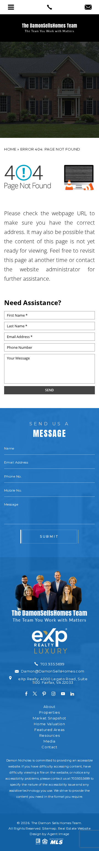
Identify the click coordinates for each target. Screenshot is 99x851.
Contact (49, 747)
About (49, 706)
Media (49, 741)
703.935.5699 (80, 778)
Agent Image (58, 834)
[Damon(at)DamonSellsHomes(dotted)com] (88, 8)
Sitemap (49, 828)
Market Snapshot (49, 718)
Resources (49, 735)
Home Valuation (49, 724)
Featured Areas (49, 730)
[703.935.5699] (49, 7)
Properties (49, 712)
